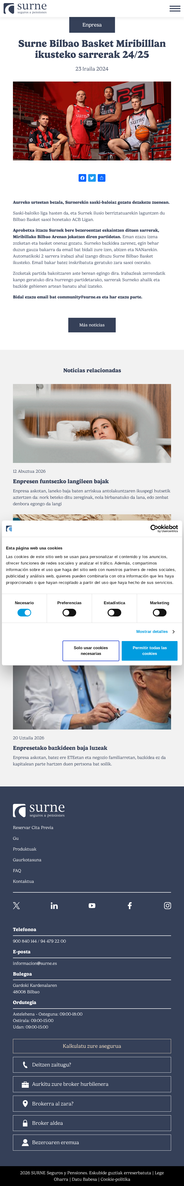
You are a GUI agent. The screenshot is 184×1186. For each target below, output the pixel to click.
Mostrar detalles (152, 631)
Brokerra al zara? (53, 1104)
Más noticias (92, 325)
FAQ (17, 870)
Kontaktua (23, 881)
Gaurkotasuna (27, 859)
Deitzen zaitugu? (51, 1065)
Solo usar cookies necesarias (91, 651)
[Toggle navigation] (175, 8)
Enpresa (92, 25)
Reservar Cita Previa (33, 827)
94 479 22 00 (53, 941)
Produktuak (24, 849)
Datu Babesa (84, 1179)
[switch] (69, 612)
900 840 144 (25, 941)
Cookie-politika (115, 1179)
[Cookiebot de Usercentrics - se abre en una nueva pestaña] (157, 529)
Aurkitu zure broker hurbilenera (70, 1084)
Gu (16, 838)
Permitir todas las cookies (150, 651)
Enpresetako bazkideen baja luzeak (60, 748)
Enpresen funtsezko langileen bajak (61, 481)
